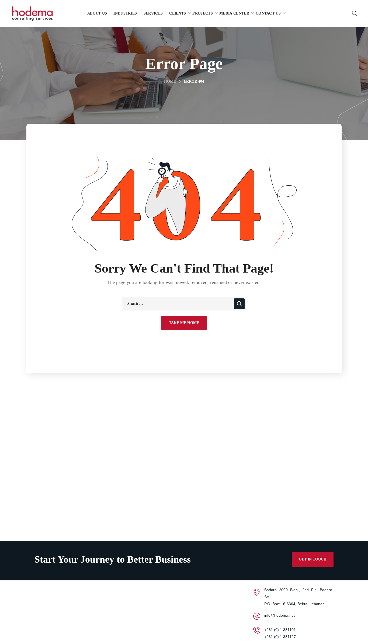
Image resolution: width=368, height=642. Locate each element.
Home (170, 81)
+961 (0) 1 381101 (280, 629)
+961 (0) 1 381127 (280, 636)
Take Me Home (184, 323)
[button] (354, 13)
